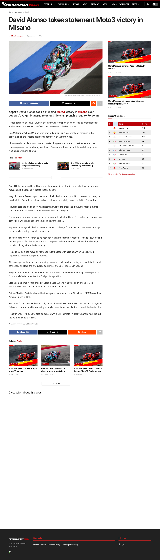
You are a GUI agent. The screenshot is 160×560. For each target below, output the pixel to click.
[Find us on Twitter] (123, 544)
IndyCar (75, 4)
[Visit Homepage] (20, 4)
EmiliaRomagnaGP (21, 324)
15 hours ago (28, 169)
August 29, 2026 (115, 107)
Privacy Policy (54, 545)
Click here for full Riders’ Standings (122, 174)
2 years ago (31, 36)
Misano (82, 112)
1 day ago (78, 374)
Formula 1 (49, 4)
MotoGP (95, 4)
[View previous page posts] (53, 177)
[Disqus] (55, 427)
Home (11, 12)
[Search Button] (148, 4)
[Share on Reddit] (93, 103)
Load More (55, 383)
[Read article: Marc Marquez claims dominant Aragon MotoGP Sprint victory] (88, 355)
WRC (85, 4)
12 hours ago (15, 374)
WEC (105, 4)
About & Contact (39, 545)
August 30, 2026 (115, 72)
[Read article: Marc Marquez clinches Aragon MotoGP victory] (23, 355)
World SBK (124, 4)
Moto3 (26, 12)
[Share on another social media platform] (99, 103)
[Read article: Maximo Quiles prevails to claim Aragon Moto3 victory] (14, 166)
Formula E (62, 4)
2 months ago (77, 169)
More (134, 4)
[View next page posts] (58, 177)
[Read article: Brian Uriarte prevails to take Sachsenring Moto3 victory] (63, 166)
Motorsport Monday (70, 545)
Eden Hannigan (17, 36)
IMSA (113, 4)
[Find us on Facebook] (119, 544)
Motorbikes (18, 12)
